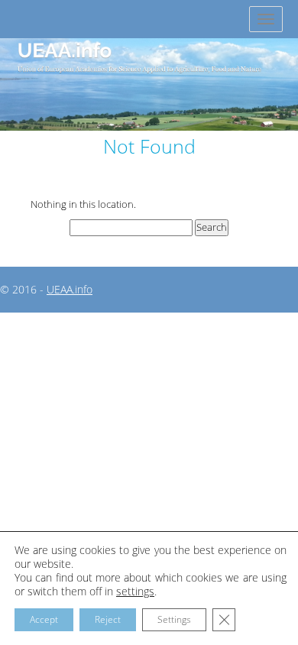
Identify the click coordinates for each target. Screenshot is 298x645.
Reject (108, 619)
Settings (174, 619)
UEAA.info (69, 289)
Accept (44, 619)
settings (135, 591)
